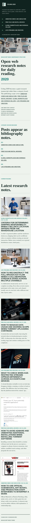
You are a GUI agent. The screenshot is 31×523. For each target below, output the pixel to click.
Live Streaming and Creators (12, 30)
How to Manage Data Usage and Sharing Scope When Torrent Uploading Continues (15, 328)
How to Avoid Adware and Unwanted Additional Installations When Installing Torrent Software (15, 435)
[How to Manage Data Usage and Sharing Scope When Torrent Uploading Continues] (15, 309)
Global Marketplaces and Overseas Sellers (15, 26)
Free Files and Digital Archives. (11, 151)
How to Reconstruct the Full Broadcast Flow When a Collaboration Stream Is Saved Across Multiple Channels (14, 277)
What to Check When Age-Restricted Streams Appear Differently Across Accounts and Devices (15, 377)
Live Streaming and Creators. (11, 166)
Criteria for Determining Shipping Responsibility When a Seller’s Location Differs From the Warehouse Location (15, 227)
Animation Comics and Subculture (14, 19)
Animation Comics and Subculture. (12, 145)
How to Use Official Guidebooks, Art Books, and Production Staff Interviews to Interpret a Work (15, 490)
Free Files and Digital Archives (13, 22)
